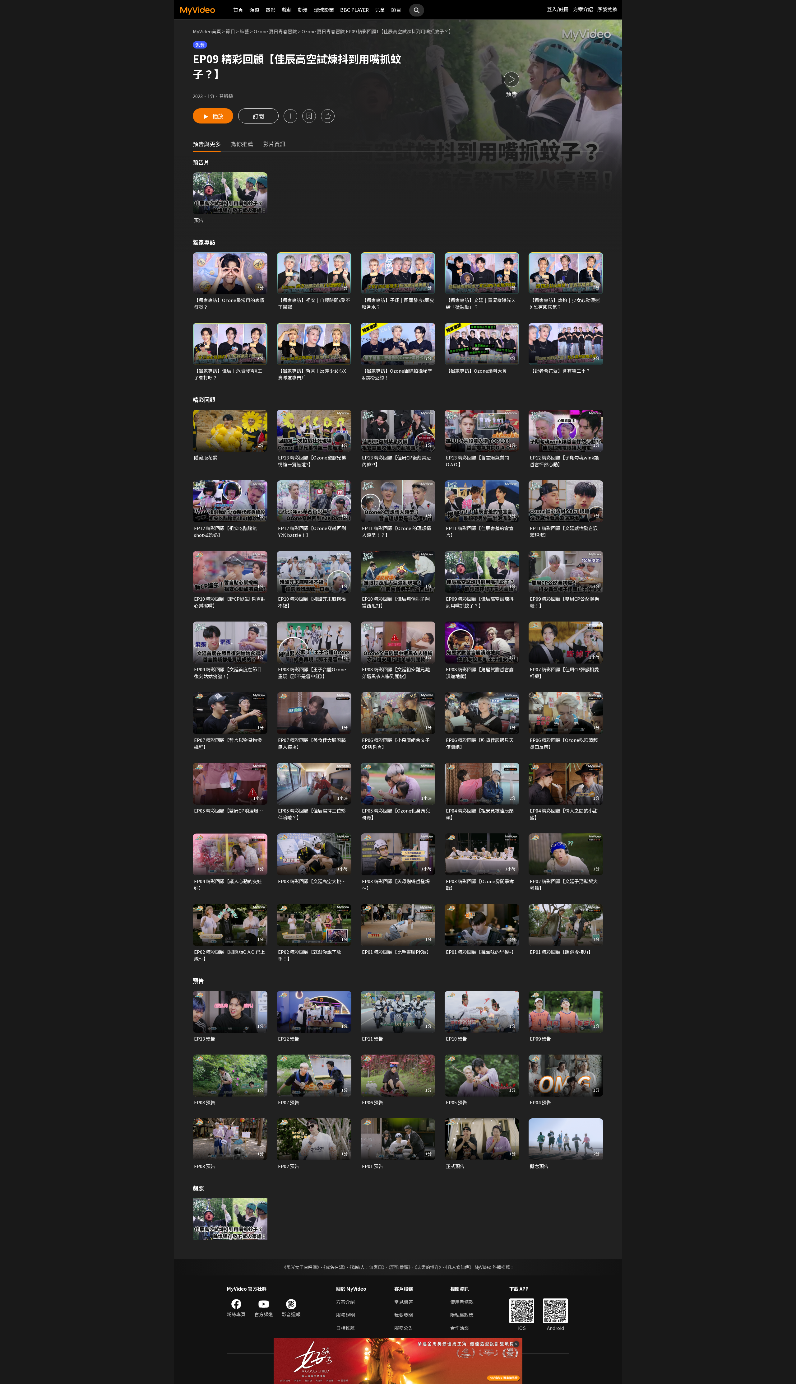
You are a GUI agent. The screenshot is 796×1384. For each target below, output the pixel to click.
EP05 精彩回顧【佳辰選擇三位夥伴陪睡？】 (312, 814)
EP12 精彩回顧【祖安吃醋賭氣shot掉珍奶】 (225, 531)
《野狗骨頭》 (399, 1267)
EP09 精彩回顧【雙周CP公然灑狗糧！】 (564, 602)
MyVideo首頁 (207, 31)
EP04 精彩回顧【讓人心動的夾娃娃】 (228, 884)
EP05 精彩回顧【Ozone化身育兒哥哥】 (396, 814)
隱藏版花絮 (205, 457)
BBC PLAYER (354, 9)
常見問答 (403, 1301)
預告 (198, 220)
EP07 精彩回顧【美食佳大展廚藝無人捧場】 (312, 743)
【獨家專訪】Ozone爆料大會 (476, 370)
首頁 (238, 9)
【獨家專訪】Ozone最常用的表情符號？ (229, 303)
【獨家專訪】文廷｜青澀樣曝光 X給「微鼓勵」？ (480, 303)
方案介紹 (583, 9)
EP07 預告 (288, 1102)
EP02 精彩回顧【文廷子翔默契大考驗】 (564, 884)
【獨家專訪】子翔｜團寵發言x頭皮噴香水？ (398, 303)
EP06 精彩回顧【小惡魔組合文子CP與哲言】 (396, 743)
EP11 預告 (372, 1038)
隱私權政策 (462, 1315)
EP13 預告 (204, 1038)
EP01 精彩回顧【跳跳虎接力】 (561, 951)
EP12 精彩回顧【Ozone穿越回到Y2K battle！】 (312, 531)
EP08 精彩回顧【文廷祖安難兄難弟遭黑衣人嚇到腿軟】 (396, 672)
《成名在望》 (334, 1267)
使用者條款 (462, 1301)
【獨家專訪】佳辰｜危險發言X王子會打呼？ (228, 374)
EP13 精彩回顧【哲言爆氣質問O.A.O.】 (477, 461)
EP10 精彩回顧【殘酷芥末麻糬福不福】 (312, 602)
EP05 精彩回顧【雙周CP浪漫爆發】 (230, 810)
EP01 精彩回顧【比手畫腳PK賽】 (396, 951)
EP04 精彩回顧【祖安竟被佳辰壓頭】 (480, 814)
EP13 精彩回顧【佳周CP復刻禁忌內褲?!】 (396, 461)
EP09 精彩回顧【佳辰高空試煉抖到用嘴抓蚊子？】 (480, 602)
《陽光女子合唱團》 (300, 1267)
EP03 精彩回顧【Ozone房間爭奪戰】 (480, 884)
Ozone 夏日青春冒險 (275, 31)
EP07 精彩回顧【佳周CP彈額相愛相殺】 (564, 672)
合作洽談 (459, 1328)
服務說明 (345, 1315)
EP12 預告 (288, 1038)
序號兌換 (607, 9)
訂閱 (258, 116)
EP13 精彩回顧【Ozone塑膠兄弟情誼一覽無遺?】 (312, 461)
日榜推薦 (345, 1328)
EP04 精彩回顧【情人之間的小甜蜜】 (564, 814)
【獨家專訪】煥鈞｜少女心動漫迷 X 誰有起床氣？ (565, 303)
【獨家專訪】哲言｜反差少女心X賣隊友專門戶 (312, 374)
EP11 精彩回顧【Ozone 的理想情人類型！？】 (396, 531)
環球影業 (324, 9)
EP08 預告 (204, 1102)
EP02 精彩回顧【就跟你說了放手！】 (309, 955)
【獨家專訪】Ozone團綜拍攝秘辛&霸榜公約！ (397, 374)
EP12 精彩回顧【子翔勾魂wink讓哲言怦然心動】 (564, 461)
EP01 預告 (372, 1166)
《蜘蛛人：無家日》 (366, 1267)
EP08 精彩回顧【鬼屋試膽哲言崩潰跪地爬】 (480, 672)
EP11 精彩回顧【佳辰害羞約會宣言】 (480, 531)
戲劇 (287, 9)
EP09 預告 (540, 1038)
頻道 (254, 9)
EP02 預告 (288, 1166)
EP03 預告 (204, 1166)
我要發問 (403, 1315)
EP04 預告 (540, 1102)
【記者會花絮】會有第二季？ (560, 370)
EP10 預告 (456, 1038)
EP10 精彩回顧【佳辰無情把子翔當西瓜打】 (396, 602)
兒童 (380, 9)
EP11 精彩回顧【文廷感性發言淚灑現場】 (564, 531)
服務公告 (403, 1328)
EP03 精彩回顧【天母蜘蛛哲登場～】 (396, 884)
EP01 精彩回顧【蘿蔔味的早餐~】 (481, 951)
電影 (270, 9)
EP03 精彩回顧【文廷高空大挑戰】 (314, 881)
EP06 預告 (372, 1102)
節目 (396, 9)
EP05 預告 (456, 1102)
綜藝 (244, 31)
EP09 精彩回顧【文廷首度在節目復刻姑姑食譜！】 (228, 672)
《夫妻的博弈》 (428, 1267)
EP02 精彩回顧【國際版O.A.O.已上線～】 (229, 955)
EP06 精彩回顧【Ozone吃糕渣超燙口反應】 (564, 743)
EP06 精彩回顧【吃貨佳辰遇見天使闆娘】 (480, 743)
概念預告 (539, 1166)
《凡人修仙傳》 (459, 1267)
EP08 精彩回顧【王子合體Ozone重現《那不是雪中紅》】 (312, 672)
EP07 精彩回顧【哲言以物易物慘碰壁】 (228, 743)
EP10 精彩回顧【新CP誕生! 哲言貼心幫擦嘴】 (230, 602)
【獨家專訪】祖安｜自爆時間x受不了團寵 (314, 303)
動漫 (303, 9)
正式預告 (455, 1166)
